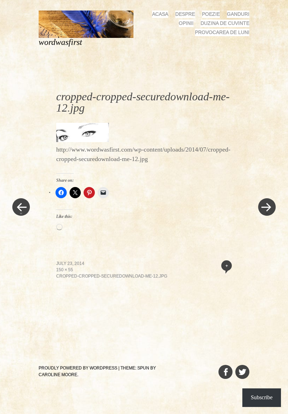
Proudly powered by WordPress (78, 368)
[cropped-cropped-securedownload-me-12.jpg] (82, 139)
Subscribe (262, 397)
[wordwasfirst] (89, 24)
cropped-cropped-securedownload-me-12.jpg (111, 276)
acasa (160, 14)
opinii (186, 23)
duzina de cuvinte (225, 23)
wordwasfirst (60, 42)
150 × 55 (64, 269)
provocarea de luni (222, 32)
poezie (211, 14)
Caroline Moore (58, 374)
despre (185, 14)
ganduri (238, 14)
